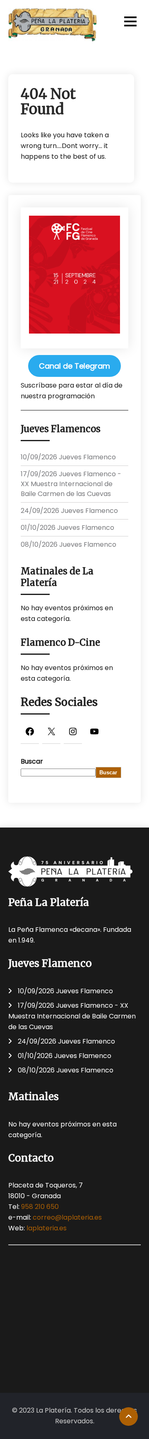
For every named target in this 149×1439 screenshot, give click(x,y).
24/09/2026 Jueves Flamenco (69, 510)
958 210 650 (40, 1206)
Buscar (32, 761)
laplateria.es (46, 1228)
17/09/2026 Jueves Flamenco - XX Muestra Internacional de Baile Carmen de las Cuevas (71, 483)
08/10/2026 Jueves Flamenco (68, 544)
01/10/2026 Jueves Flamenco (67, 527)
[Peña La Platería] (52, 24)
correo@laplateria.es (67, 1217)
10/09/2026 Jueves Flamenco (68, 457)
